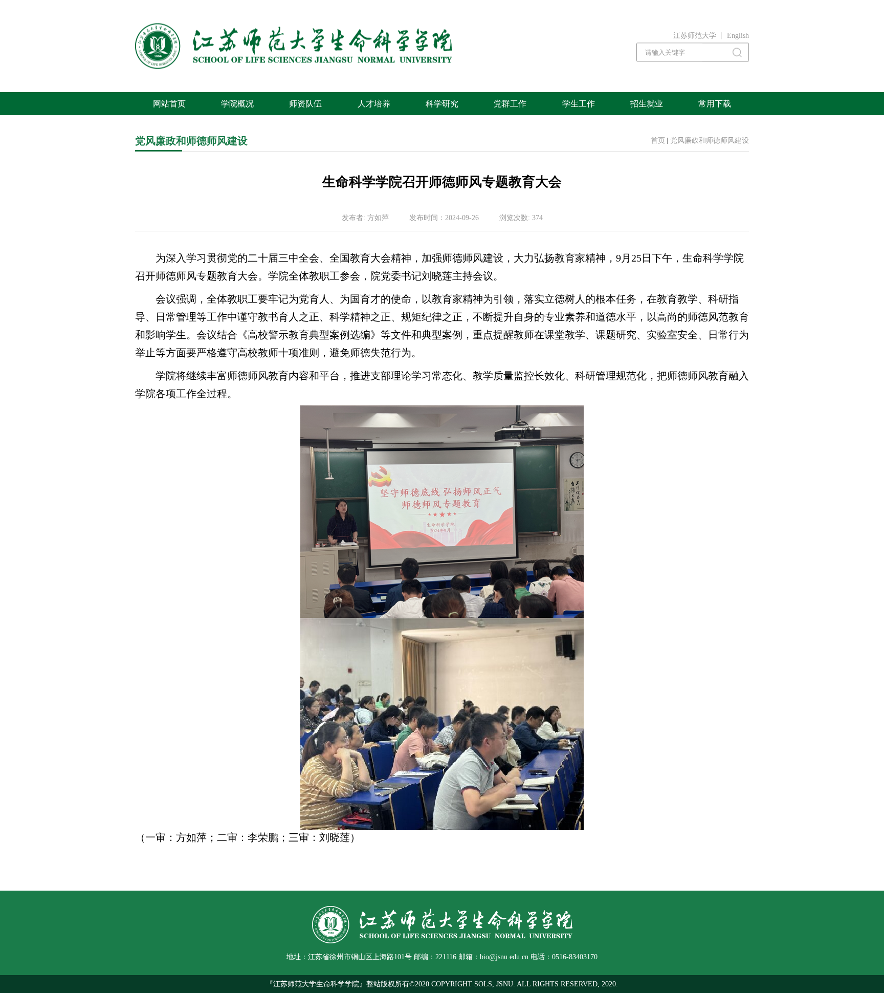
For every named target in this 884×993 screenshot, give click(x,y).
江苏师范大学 (694, 35)
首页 (658, 140)
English (738, 35)
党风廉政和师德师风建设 (709, 140)
